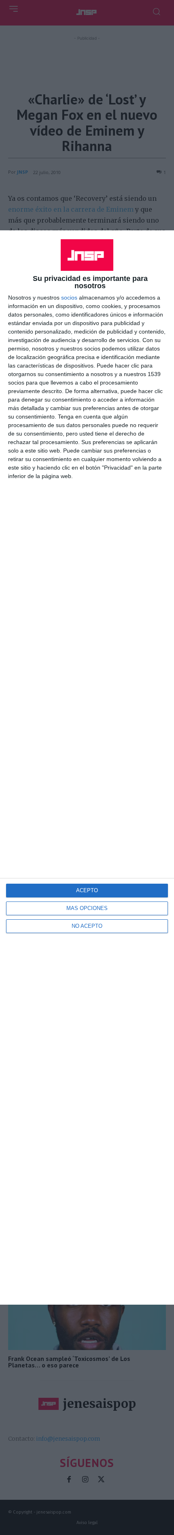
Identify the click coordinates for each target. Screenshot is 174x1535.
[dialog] (87, 767)
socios (69, 297)
